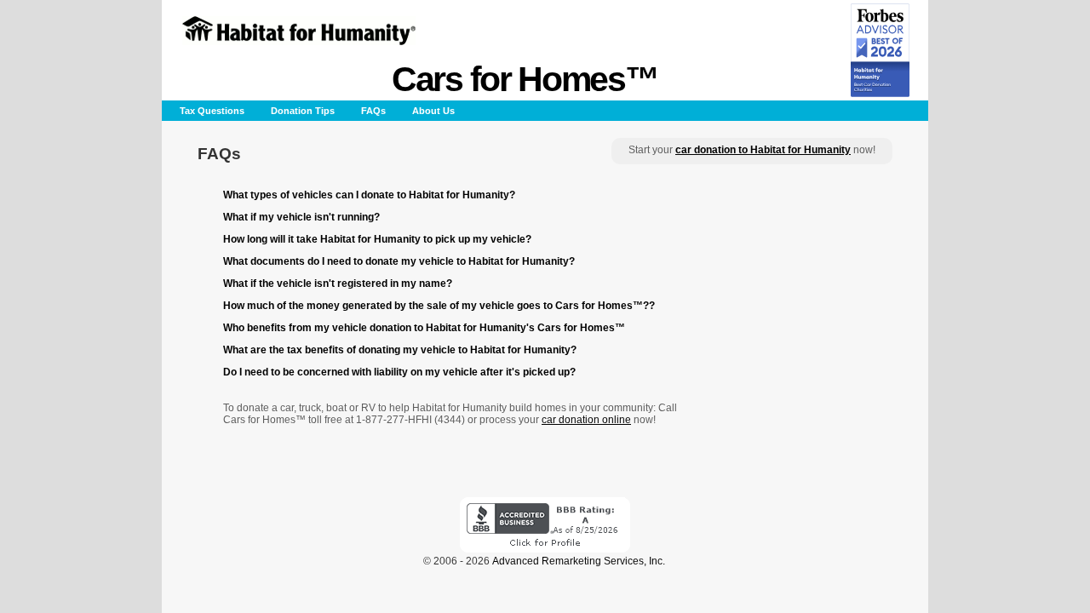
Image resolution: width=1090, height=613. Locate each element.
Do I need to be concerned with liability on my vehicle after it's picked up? (399, 372)
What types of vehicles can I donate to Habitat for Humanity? (369, 195)
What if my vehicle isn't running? (301, 217)
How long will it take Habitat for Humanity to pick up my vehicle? (377, 239)
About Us (433, 111)
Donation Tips (303, 111)
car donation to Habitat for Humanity (763, 150)
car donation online (586, 420)
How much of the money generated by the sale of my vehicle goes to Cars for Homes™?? (439, 306)
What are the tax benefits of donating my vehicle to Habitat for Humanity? (400, 350)
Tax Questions (212, 111)
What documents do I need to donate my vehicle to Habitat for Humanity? (399, 261)
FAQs (373, 111)
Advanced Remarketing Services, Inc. (578, 561)
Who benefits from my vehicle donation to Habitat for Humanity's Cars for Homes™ (424, 328)
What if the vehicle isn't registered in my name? (337, 283)
